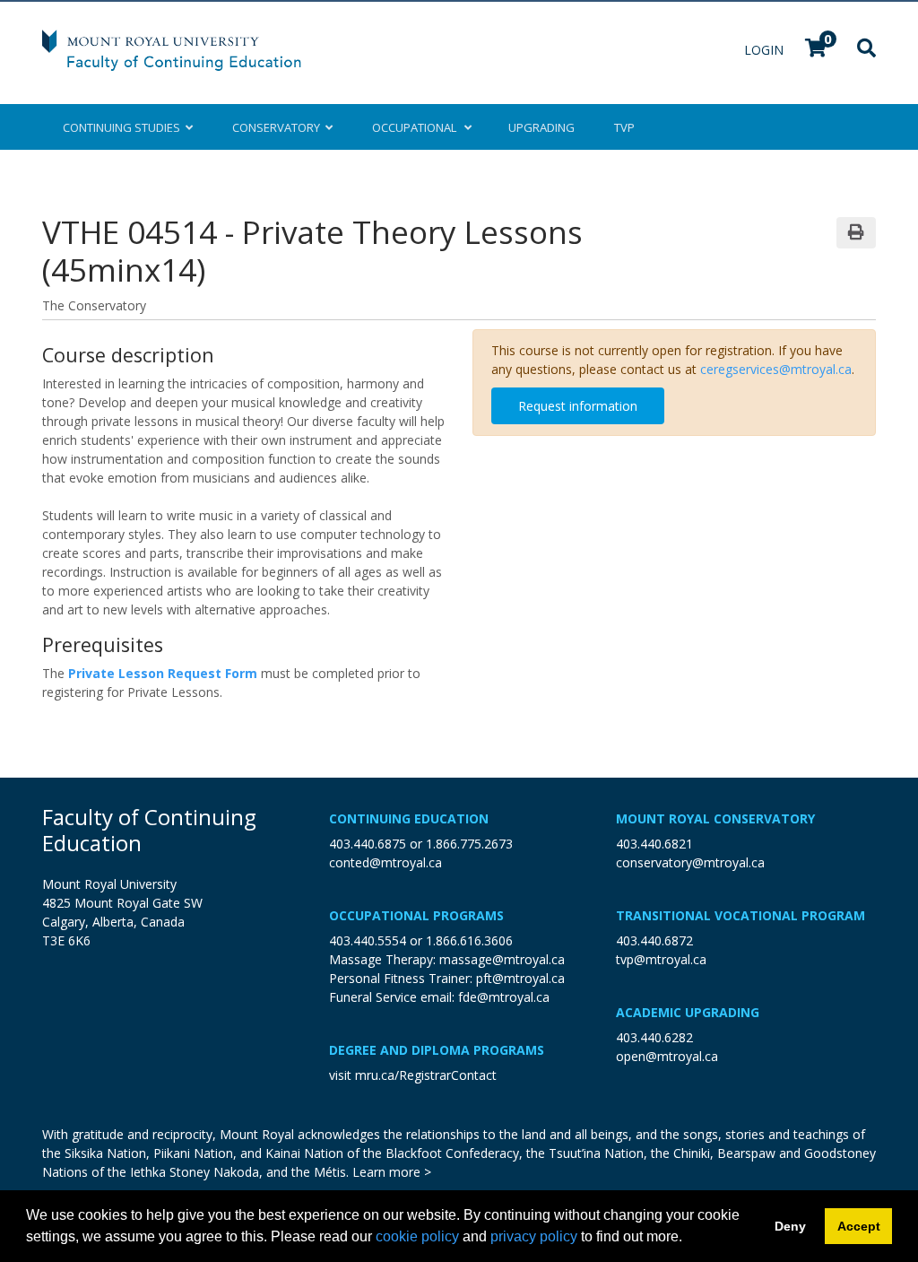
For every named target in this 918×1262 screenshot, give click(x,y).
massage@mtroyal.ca (502, 959)
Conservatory (278, 127)
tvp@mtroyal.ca (661, 959)
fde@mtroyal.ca (504, 996)
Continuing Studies (124, 127)
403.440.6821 (654, 843)
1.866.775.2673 (469, 843)
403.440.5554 (367, 940)
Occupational (415, 127)
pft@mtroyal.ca (520, 978)
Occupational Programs (416, 915)
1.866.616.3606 (469, 940)
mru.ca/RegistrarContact (426, 1075)
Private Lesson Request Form (162, 673)
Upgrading (541, 127)
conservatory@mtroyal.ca (690, 862)
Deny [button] (790, 1226)
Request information (577, 405)
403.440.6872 (654, 940)
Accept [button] (858, 1226)
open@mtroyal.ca (667, 1056)
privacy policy (533, 1236)
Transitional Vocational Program (740, 915)
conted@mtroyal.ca (385, 862)
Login (765, 49)
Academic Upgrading (687, 1012)
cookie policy (417, 1236)
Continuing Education (409, 818)
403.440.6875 (367, 843)
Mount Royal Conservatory (715, 818)
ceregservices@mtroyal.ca (776, 369)
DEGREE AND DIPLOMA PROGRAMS (436, 1049)
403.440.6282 (654, 1037)
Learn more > (391, 1171)
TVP (624, 127)
